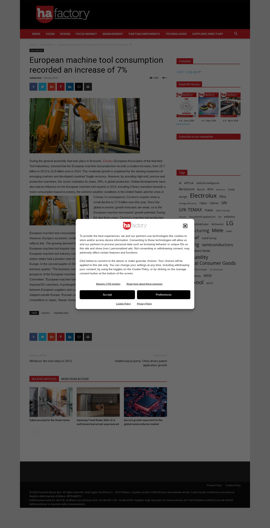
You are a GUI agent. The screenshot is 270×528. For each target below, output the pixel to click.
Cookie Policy (123, 303)
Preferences (164, 294)
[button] (185, 226)
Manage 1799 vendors (108, 283)
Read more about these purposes (144, 283)
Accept (107, 294)
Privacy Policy (144, 303)
